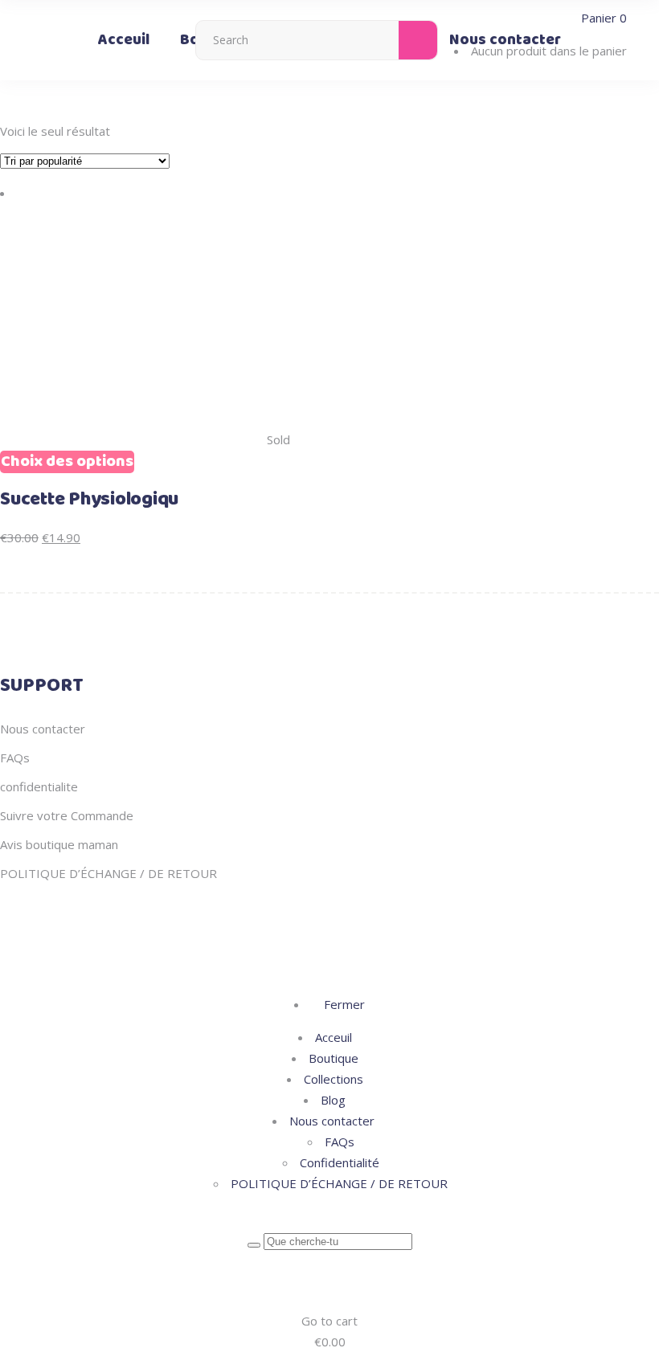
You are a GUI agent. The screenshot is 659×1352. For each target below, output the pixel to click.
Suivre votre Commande (66, 815)
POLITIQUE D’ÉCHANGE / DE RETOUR (108, 873)
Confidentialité (339, 1162)
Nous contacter (42, 729)
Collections (333, 1079)
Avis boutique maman (59, 844)
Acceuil (333, 1037)
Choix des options (67, 462)
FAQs (15, 758)
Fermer (343, 1004)
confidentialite (39, 786)
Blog (333, 1100)
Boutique (333, 1058)
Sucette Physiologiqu (89, 499)
